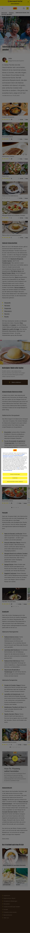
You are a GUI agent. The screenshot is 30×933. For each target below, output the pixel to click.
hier (18, 467)
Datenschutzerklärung (7, 470)
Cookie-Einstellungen (15, 474)
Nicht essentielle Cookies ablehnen (15, 481)
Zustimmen (14, 478)
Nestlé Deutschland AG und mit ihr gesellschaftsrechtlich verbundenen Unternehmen (13, 455)
